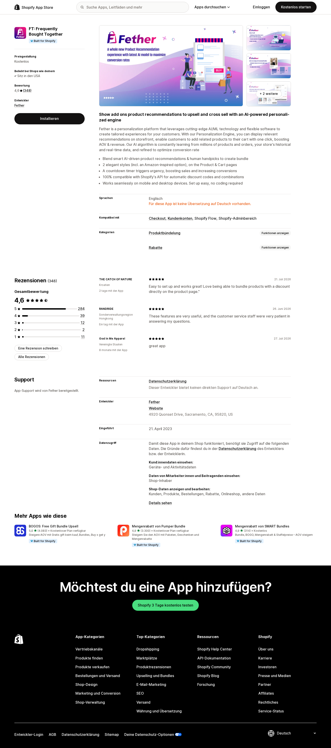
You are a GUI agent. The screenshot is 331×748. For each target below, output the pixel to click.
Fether (19, 105)
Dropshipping (147, 649)
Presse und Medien (274, 675)
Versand (143, 702)
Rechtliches (268, 702)
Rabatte (155, 247)
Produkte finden (89, 658)
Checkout (157, 218)
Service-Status (271, 711)
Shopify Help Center (214, 649)
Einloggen (261, 7)
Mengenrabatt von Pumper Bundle (158, 526)
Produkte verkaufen (92, 667)
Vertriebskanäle (89, 649)
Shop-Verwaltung (90, 702)
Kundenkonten (180, 218)
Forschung (206, 684)
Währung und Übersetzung (159, 711)
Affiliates (266, 693)
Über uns (265, 649)
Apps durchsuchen (210, 7)
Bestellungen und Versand (97, 675)
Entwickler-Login (28, 734)
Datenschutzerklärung (167, 381)
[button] (62, 534)
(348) (27, 90)
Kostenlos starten (296, 7)
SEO (140, 693)
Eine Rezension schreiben (38, 348)
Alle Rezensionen (31, 357)
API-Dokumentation (214, 658)
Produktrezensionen (153, 667)
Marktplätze (146, 658)
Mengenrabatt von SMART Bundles (262, 526)
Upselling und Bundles (155, 675)
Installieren (49, 118)
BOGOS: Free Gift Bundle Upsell (53, 526)
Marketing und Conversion (97, 693)
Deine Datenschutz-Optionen (149, 734)
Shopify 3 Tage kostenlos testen (165, 605)
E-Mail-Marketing (151, 684)
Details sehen (160, 503)
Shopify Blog (208, 675)
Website (156, 408)
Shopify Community (214, 667)
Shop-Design (86, 684)
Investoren (267, 667)
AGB (52, 734)
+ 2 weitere (269, 94)
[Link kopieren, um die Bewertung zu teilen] (135, 279)
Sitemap (112, 734)
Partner (264, 684)
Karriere (265, 658)
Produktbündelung (164, 233)
